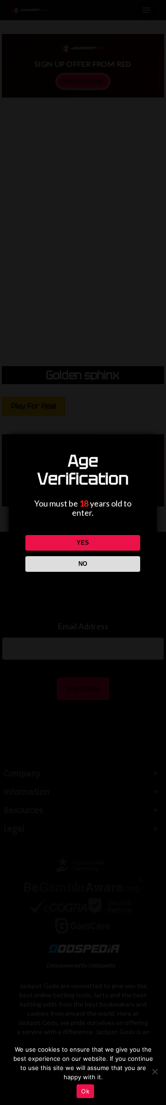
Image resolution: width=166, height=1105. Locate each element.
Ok (85, 1091)
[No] (154, 1071)
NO (82, 563)
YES (83, 542)
